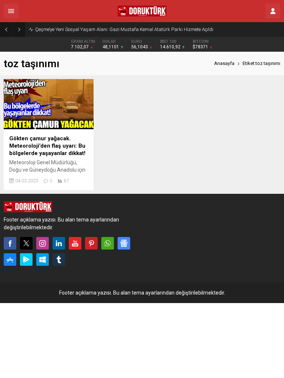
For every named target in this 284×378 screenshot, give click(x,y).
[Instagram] (42, 243)
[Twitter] (26, 243)
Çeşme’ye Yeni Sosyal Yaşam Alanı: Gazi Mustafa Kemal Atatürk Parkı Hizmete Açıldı (124, 29)
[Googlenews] (124, 243)
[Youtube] (75, 243)
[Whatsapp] (107, 243)
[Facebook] (10, 243)
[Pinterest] (91, 243)
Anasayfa (224, 63)
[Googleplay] (26, 259)
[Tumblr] (59, 259)
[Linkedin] (59, 243)
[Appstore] (10, 259)
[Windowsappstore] (42, 259)
